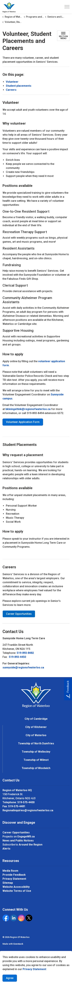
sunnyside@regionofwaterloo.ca (23, 667)
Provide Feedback (14, 874)
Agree (9, 978)
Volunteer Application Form (23, 422)
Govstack (18, 944)
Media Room (10, 870)
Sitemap (8, 882)
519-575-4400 (25, 802)
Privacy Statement (34, 969)
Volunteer (12, 81)
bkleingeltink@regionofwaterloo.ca (28, 409)
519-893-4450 (17, 657)
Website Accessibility (16, 886)
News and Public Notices (18, 840)
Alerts (6, 848)
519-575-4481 (16, 806)
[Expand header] (67, 6)
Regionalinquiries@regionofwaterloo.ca (28, 810)
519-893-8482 (25, 652)
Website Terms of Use (17, 890)
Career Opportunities (19, 613)
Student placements (18, 85)
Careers (11, 89)
